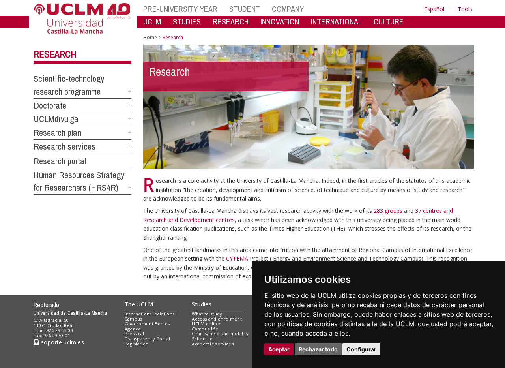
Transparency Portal (147, 339)
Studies (201, 304)
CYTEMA (237, 258)
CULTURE (389, 21)
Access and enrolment (217, 319)
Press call (135, 333)
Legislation (137, 344)
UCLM (152, 21)
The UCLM (139, 304)
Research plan (57, 133)
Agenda (133, 329)
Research (55, 54)
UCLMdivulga (56, 119)
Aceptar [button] (279, 349)
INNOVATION (279, 21)
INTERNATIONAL (336, 21)
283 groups (388, 210)
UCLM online (206, 324)
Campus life (205, 329)
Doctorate (50, 105)
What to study (207, 314)
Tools (465, 9)
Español (434, 9)
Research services (64, 146)
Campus (133, 319)
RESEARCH (231, 21)
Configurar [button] (361, 349)
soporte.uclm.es (61, 342)
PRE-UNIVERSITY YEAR (180, 9)
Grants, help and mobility (220, 333)
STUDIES (187, 21)
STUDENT (244, 9)
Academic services (213, 344)
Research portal (60, 161)
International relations (150, 314)
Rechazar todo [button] (318, 349)
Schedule (202, 339)
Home (150, 37)
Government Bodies (147, 324)
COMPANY (288, 9)
